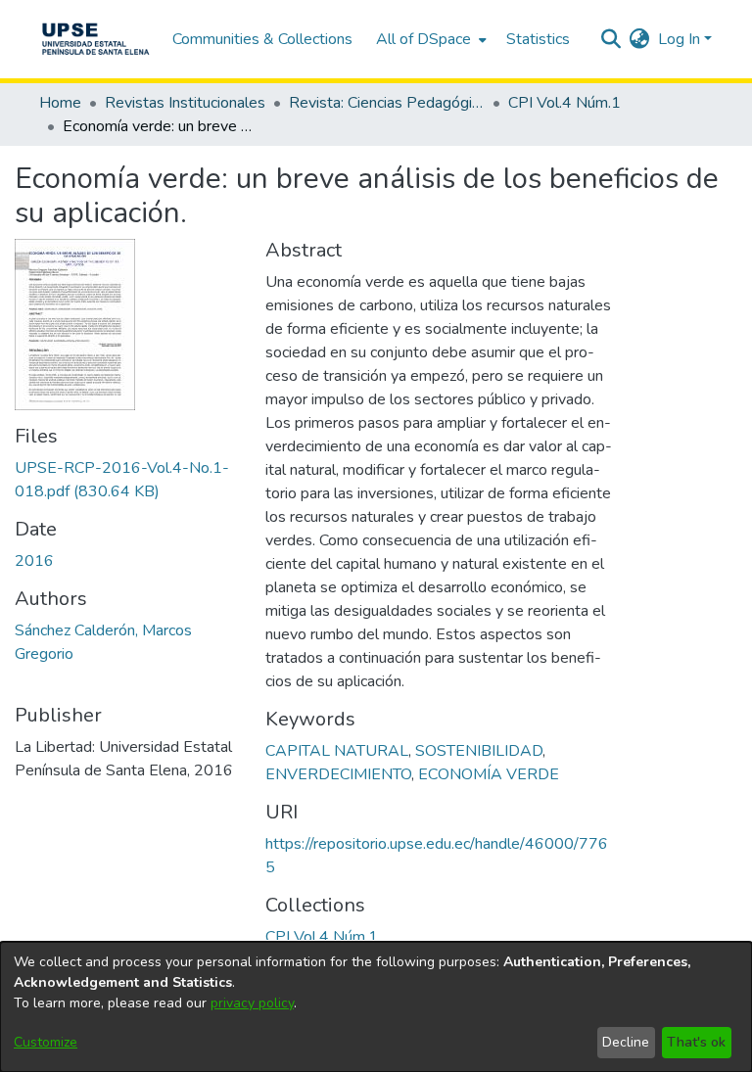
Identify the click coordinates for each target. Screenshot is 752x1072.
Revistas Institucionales (185, 103)
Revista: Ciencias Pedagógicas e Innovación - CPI (387, 103)
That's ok (696, 1042)
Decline (625, 1042)
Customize (45, 1042)
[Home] (95, 39)
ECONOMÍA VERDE (488, 774)
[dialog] (376, 1007)
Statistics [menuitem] (538, 39)
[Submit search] (611, 39)
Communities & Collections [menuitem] (262, 39)
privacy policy (252, 1003)
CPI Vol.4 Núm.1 (564, 103)
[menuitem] (429, 39)
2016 (34, 561)
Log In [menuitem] (679, 39)
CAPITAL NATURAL (336, 751)
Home (60, 103)
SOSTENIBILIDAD (478, 751)
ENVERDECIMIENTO (338, 774)
